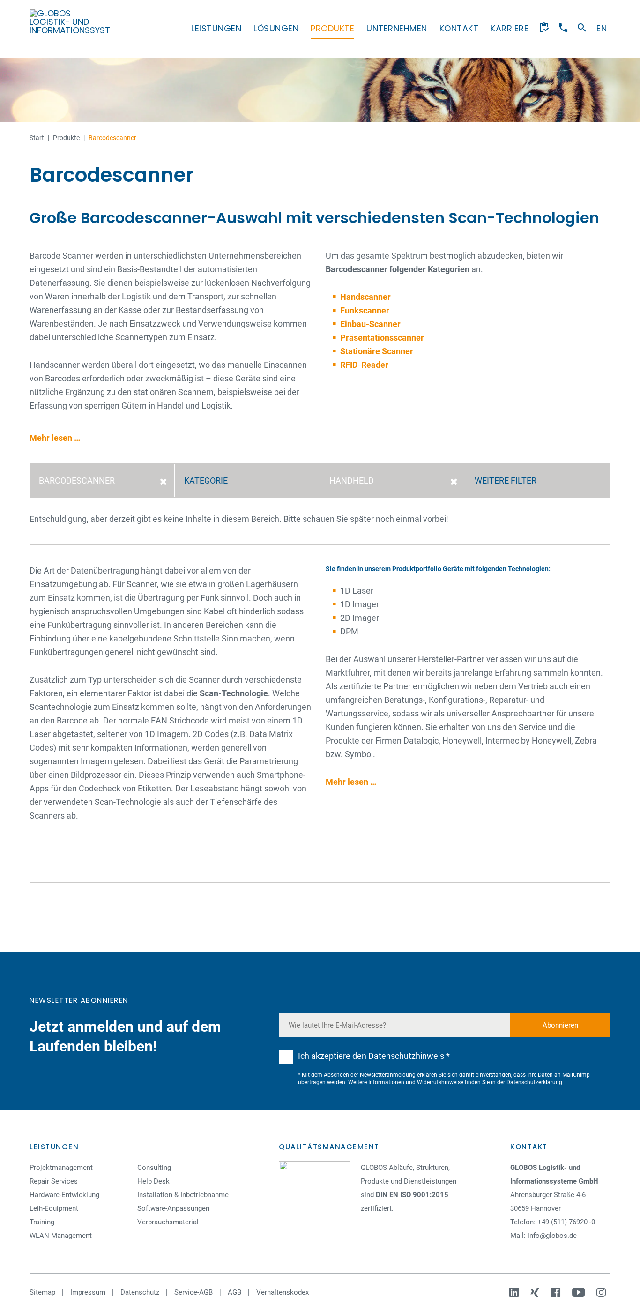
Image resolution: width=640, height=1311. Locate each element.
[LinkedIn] (515, 1292)
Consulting (154, 1167)
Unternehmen (396, 28)
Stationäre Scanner (376, 351)
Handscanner (365, 297)
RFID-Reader (364, 365)
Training (42, 1222)
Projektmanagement (61, 1167)
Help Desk (153, 1181)
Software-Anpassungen (173, 1208)
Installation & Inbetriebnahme (183, 1195)
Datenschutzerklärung (534, 1082)
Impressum (87, 1292)
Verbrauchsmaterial (168, 1222)
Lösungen (275, 28)
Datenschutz (139, 1292)
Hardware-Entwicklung (64, 1195)
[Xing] (536, 1292)
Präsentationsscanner (382, 338)
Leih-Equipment (54, 1208)
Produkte (332, 28)
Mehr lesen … (55, 438)
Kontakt (459, 28)
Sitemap (42, 1292)
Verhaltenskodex (282, 1292)
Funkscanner (364, 310)
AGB (234, 1292)
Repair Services (54, 1181)
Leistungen (216, 28)
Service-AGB (193, 1292)
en (601, 28)
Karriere (509, 28)
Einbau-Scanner (370, 324)
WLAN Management (61, 1235)
